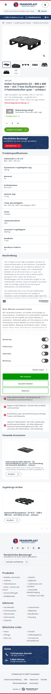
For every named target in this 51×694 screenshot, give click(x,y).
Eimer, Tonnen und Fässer (10, 588)
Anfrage (7, 634)
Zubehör (31, 577)
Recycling (32, 617)
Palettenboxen (10, 584)
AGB (25, 679)
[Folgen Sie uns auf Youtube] (39, 548)
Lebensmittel (33, 607)
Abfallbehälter (9, 596)
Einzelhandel (9, 607)
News (6, 631)
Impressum (34, 679)
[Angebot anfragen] (45, 4)
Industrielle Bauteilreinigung (33, 591)
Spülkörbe (32, 580)
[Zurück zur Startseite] (25, 4)
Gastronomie (9, 617)
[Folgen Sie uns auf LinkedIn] (23, 548)
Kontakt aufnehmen (14, 562)
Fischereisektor (10, 610)
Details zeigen (38, 370)
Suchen (44, 11)
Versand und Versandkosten (33, 639)
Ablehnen (25, 391)
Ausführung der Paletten (22, 23)
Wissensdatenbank (20, 683)
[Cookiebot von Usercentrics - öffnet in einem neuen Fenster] (38, 301)
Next (44, 43)
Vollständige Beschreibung (15, 103)
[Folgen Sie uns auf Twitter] (33, 548)
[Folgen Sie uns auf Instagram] (17, 548)
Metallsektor (33, 614)
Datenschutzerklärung (12, 679)
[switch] (45, 346)
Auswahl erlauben (25, 384)
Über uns (7, 638)
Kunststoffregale (11, 593)
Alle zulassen (25, 377)
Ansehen (11, 474)
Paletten (9, 23)
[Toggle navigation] (5, 4)
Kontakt (31, 631)
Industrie (7, 620)
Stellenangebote (35, 634)
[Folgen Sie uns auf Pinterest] (28, 548)
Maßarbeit (32, 610)
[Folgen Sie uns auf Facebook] (12, 548)
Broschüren (34, 683)
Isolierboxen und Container (34, 585)
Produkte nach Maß (36, 595)
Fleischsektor (9, 614)
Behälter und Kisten (12, 577)
